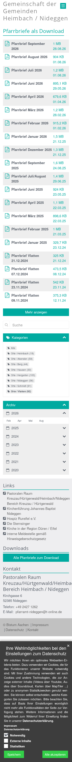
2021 (15, 461)
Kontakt (32, 629)
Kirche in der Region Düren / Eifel (32, 528)
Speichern (14, 754)
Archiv (10, 404)
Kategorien (20, 337)
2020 (15, 470)
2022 (15, 453)
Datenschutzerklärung (38, 721)
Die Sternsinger (18, 523)
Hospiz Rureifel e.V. (21, 518)
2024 (15, 436)
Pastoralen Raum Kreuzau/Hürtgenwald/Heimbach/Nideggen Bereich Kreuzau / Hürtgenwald (38, 498)
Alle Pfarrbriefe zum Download (36, 557)
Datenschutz (15, 629)
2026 (15, 413)
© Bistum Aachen (16, 624)
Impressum (40, 624)
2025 (15, 427)
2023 (15, 444)
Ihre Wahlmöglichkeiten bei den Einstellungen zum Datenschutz (36, 650)
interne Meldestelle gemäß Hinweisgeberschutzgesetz (26, 536)
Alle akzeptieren (55, 754)
